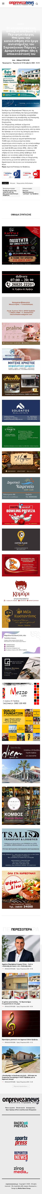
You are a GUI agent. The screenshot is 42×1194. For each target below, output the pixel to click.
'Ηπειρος (12, 183)
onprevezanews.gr (12, 1184)
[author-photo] (3, 969)
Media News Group (24, 1188)
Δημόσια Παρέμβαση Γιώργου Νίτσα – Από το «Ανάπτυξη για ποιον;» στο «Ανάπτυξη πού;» (17, 965)
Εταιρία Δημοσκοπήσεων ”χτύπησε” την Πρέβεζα (30, 192)
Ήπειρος (21, 24)
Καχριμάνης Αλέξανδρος (25, 183)
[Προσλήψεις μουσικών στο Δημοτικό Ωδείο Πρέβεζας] (21, 1023)
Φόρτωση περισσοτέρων (20, 1086)
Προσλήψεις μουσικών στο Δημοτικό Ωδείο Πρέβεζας (20, 1039)
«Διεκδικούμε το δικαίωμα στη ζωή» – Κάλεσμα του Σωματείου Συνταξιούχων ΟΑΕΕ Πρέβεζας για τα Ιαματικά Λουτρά (19, 1077)
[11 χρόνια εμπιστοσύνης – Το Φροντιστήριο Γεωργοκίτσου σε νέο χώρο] (21, 986)
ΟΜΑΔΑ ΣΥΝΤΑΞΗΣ (23, 60)
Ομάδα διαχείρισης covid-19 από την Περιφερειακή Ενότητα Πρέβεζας (10, 193)
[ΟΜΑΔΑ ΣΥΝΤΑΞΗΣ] (21, 206)
